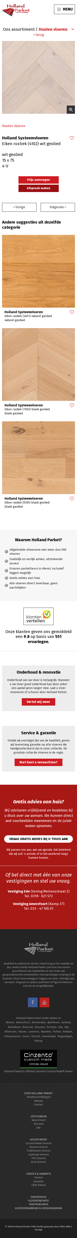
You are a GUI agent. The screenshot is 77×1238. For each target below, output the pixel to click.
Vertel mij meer (38, 702)
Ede (60, 1027)
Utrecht (35, 1036)
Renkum (67, 1031)
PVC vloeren (38, 1158)
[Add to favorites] (71, 138)
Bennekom (14, 1027)
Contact (38, 1104)
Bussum (40, 1027)
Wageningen (64, 1036)
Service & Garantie (38, 1173)
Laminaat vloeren (38, 1154)
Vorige (20, 207)
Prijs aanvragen (38, 180)
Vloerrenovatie (38, 1200)
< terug (38, 35)
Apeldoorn (53, 1022)
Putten (57, 1031)
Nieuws (38, 1100)
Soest (25, 1036)
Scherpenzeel (12, 1036)
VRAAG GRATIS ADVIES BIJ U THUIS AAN (38, 839)
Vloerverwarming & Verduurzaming (38, 1208)
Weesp (38, 1040)
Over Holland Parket (38, 1093)
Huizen (22, 1031)
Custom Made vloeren (39, 1143)
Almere (10, 1022)
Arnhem (66, 1022)
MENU (68, 9)
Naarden (46, 1031)
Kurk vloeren (38, 1161)
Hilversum (10, 1031)
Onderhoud (38, 1196)
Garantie (38, 1181)
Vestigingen (39, 1116)
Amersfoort (23, 1022)
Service (38, 1177)
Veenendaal (49, 1036)
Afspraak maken (38, 188)
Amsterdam (39, 1022)
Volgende (57, 207)
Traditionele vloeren (38, 1150)
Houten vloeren (13, 126)
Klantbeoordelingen (39, 1096)
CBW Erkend (38, 1185)
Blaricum (27, 1027)
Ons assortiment (19, 29)
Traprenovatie (38, 1204)
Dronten (51, 1027)
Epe (66, 1027)
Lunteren (33, 1031)
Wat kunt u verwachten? (38, 762)
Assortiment (38, 1139)
